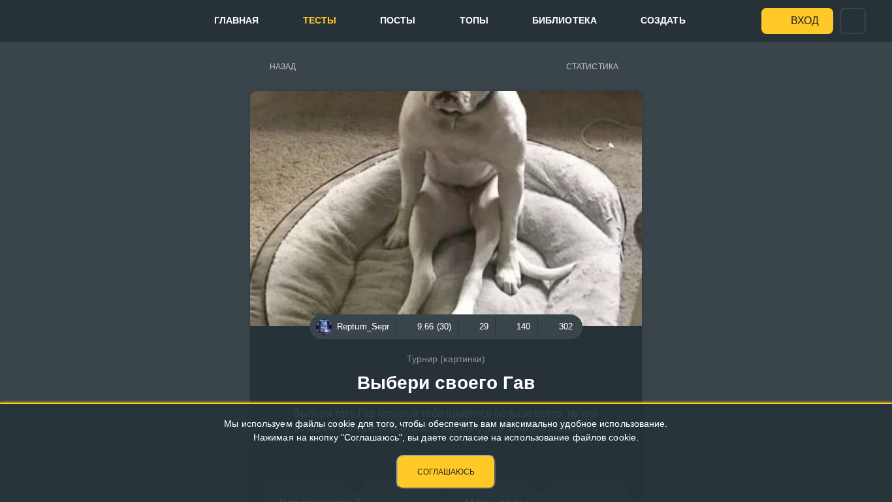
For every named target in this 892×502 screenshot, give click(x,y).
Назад (283, 66)
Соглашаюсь (446, 472)
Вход (805, 20)
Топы (474, 20)
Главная (236, 20)
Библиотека (564, 20)
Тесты (320, 20)
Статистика (592, 66)
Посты (398, 20)
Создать (663, 20)
